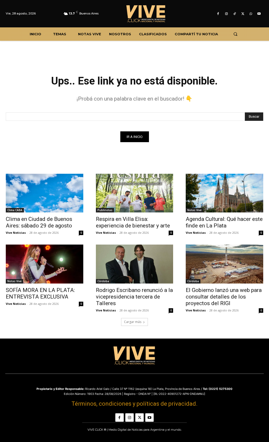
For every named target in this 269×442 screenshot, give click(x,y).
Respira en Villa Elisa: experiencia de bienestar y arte (133, 222)
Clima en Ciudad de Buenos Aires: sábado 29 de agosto (39, 222)
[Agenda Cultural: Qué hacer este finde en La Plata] (224, 193)
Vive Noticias (16, 233)
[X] (243, 14)
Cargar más (132, 322)
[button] (235, 34)
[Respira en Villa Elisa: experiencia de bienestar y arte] (134, 193)
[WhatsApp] (251, 14)
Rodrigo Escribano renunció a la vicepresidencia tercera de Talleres (134, 296)
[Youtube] (259, 14)
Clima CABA (14, 210)
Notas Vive (194, 210)
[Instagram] (226, 14)
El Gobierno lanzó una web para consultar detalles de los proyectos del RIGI (224, 296)
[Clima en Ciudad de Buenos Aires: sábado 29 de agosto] (44, 193)
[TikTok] (234, 14)
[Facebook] (218, 14)
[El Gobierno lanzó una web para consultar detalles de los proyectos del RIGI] (224, 264)
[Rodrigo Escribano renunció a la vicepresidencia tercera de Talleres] (134, 264)
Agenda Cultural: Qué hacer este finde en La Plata (224, 222)
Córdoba (103, 281)
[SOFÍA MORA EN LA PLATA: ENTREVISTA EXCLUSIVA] (44, 264)
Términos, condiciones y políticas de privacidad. (134, 403)
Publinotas (104, 210)
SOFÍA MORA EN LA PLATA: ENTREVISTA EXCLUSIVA (40, 293)
